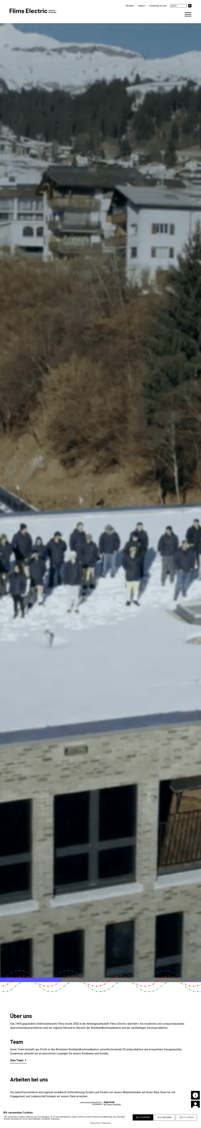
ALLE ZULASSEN (143, 1117)
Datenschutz (95, 1123)
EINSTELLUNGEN (186, 1117)
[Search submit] (189, 5)
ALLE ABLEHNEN (164, 1117)
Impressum (106, 1123)
